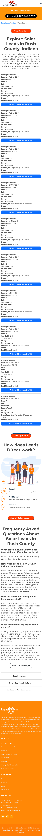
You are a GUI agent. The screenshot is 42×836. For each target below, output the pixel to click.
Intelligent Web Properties (9, 765)
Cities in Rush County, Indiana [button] (20, 683)
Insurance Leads (6, 743)
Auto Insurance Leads (8, 747)
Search (12, 489)
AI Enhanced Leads (7, 768)
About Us (4, 782)
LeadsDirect (5, 758)
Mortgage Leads (6, 750)
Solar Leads (5, 23)
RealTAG (4, 761)
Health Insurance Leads (9, 754)
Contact (12, 505)
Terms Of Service (7, 830)
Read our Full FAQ (20, 665)
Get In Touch (5, 790)
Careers (3, 786)
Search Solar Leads (20, 518)
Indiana (14, 23)
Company (4, 779)
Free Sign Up (20, 31)
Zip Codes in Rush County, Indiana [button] (19, 690)
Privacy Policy (18, 830)
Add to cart (14, 497)
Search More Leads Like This (22, 104)
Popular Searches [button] (20, 676)
